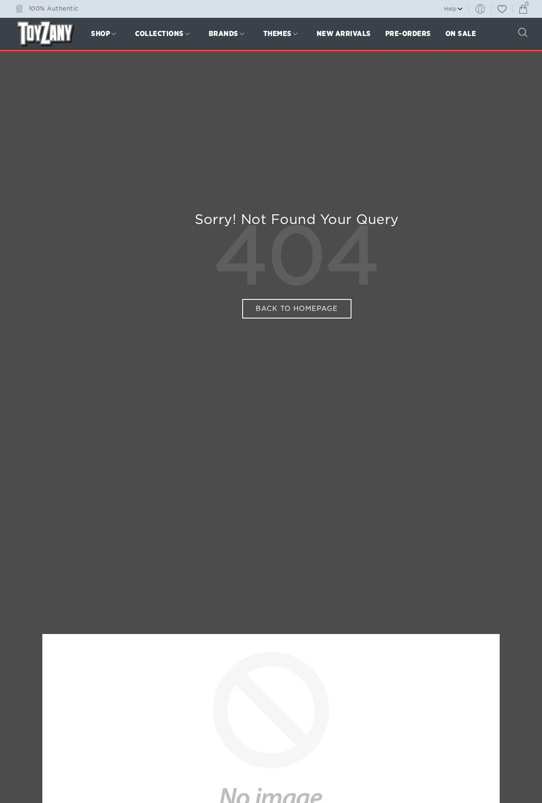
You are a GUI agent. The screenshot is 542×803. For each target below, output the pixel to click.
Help (450, 8)
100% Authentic (54, 8)
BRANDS (223, 33)
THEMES (277, 33)
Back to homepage (297, 308)
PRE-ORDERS (408, 33)
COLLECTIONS (159, 33)
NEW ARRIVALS (344, 33)
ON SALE (460, 33)
